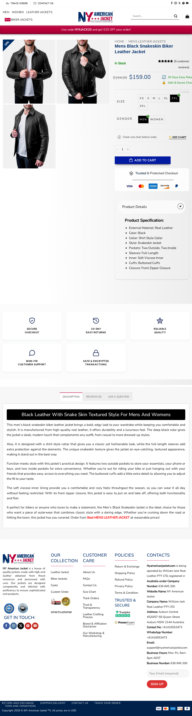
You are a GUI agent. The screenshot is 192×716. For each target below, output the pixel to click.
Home (119, 41)
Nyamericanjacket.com (161, 566)
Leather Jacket (60, 572)
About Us (89, 572)
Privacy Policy (124, 586)
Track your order (107, 703)
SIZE (121, 101)
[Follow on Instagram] (175, 3)
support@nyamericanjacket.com (167, 647)
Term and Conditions (20, 706)
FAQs (86, 579)
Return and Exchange (18, 703)
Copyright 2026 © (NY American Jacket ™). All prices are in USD (39, 710)
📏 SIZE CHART (177, 137)
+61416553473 (172, 627)
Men (6, 12)
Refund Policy (124, 579)
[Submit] (175, 16)
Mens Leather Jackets (147, 41)
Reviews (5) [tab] (94, 396)
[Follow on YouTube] (187, 3)
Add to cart (145, 160)
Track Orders (91, 598)
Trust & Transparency (91, 606)
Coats (54, 585)
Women (18, 12)
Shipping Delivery (52, 703)
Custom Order (60, 592)
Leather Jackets (39, 12)
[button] (187, 16)
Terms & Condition (126, 593)
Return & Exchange (127, 566)
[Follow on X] (179, 3)
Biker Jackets (18, 20)
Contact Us (90, 585)
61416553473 (157, 637)
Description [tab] (71, 396)
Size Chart (89, 592)
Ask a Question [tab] (118, 396)
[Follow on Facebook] (172, 3)
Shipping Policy (125, 573)
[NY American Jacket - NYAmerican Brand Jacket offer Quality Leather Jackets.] (96, 16)
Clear (184, 92)
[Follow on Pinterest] (183, 3)
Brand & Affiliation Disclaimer (95, 625)
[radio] (142, 98)
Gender (124, 118)
